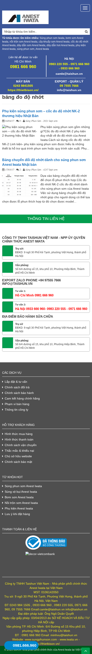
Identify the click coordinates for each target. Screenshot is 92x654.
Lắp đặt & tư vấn (16, 381)
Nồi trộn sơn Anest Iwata (21, 503)
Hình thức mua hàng (19, 434)
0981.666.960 (24, 645)
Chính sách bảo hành (19, 393)
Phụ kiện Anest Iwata (19, 508)
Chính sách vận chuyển (21, 445)
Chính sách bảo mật (18, 461)
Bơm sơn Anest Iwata (19, 497)
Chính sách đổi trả (17, 387)
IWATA (17, 649)
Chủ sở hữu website (18, 456)
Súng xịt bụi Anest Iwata (21, 491)
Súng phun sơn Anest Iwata (23, 486)
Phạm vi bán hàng (17, 404)
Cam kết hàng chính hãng (22, 398)
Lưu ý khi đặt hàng (17, 514)
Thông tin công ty (16, 409)
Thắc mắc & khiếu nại (19, 450)
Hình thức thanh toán (19, 439)
